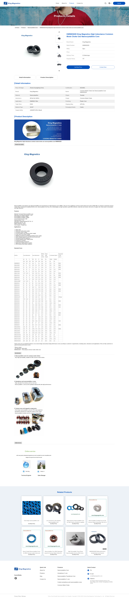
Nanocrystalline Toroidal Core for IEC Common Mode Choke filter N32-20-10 (97, 521)
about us (64, 3)
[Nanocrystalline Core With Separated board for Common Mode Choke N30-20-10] (53, 539)
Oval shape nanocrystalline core (31, 520)
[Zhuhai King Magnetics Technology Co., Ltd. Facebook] (15, 578)
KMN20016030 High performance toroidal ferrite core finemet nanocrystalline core (97, 552)
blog (41, 576)
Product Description (46, 77)
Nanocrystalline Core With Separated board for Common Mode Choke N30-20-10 (53, 552)
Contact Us (43, 579)
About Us (42, 570)
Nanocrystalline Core (33, 27)
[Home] (22, 570)
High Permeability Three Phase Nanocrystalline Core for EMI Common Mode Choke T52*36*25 (75, 552)
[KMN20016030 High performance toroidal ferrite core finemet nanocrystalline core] (97, 539)
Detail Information (25, 77)
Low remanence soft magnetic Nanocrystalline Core (53, 521)
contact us (80, 3)
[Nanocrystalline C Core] (42, 129)
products (71, 3)
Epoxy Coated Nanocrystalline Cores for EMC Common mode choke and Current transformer (31, 552)
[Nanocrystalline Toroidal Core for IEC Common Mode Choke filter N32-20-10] (97, 508)
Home (57, 3)
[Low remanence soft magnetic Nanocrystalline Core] (53, 508)
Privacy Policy (17, 596)
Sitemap (24, 596)
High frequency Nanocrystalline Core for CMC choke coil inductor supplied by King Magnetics (75, 521)
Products (23, 27)
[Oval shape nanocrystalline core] (31, 508)
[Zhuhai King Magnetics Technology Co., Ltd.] (12, 3)
